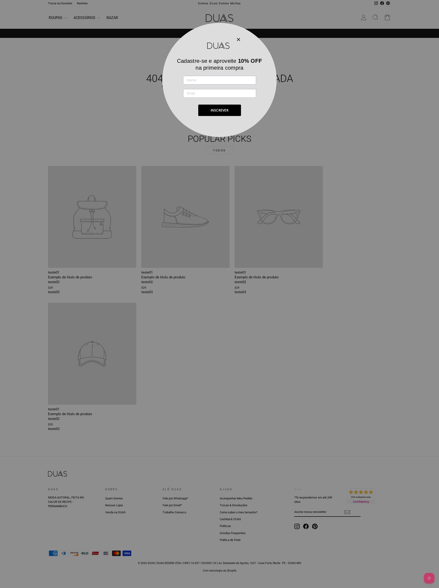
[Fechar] (238, 39)
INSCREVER (220, 110)
